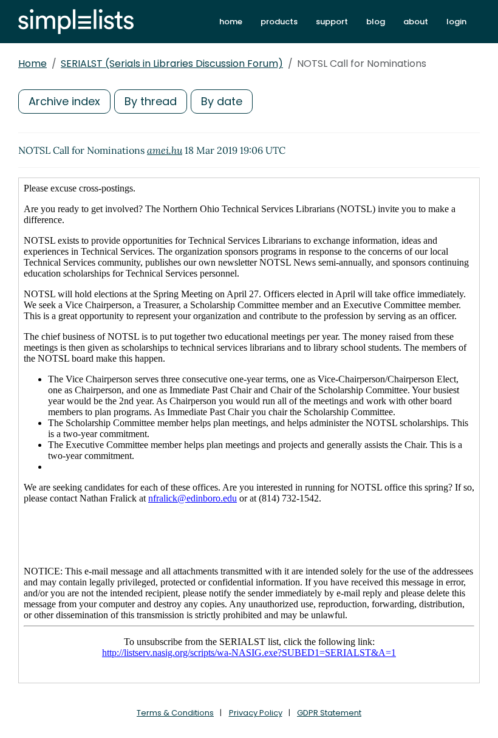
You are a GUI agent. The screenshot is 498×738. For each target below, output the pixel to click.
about (415, 21)
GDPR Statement (329, 713)
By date (221, 101)
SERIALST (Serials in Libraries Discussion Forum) (172, 64)
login (456, 21)
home (230, 21)
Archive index (64, 101)
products (279, 21)
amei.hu (164, 150)
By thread (150, 101)
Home (32, 64)
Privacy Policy (255, 713)
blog (375, 21)
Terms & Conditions (175, 713)
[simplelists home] (76, 21)
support (332, 21)
